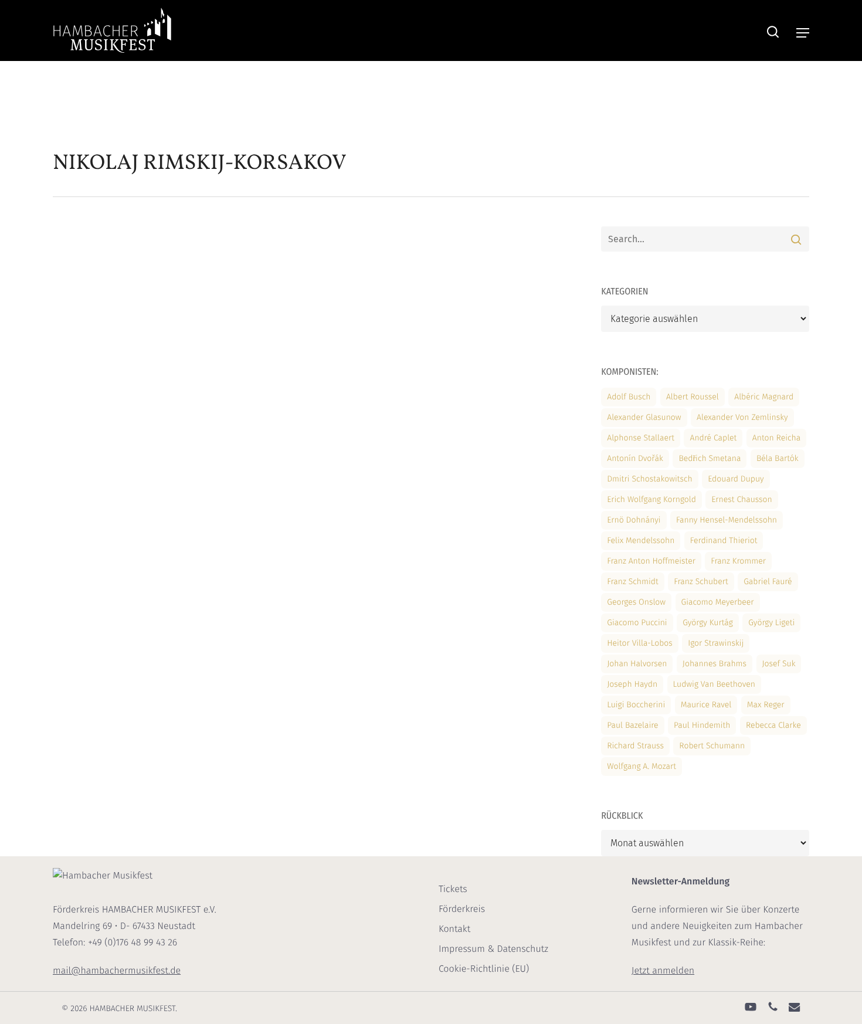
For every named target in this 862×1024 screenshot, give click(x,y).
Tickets (453, 889)
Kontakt (454, 929)
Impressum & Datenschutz (493, 949)
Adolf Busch (628, 397)
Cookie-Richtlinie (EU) (484, 969)
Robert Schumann (712, 746)
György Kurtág (708, 623)
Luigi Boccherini (636, 705)
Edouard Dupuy (735, 479)
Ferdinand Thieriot (724, 540)
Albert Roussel (692, 397)
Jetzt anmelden (663, 970)
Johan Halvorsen (637, 664)
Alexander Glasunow (644, 417)
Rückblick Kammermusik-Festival (314, 281)
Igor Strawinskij (716, 643)
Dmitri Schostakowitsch (650, 479)
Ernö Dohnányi (633, 520)
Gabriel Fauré (768, 581)
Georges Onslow (636, 602)
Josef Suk (779, 664)
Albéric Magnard (763, 397)
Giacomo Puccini (637, 623)
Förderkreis (462, 909)
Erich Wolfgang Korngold (651, 499)
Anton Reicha (776, 438)
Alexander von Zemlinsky (742, 417)
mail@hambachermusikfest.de (117, 970)
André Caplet (713, 438)
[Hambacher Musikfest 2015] (138, 339)
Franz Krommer (738, 561)
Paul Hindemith (702, 725)
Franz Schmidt (632, 581)
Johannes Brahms (714, 664)
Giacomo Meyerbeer (717, 602)
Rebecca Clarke (773, 725)
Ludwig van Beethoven (714, 684)
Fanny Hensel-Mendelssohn (726, 520)
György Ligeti (771, 623)
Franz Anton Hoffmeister (651, 561)
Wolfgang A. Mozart (641, 766)
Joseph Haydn (632, 684)
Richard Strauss (635, 746)
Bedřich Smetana (709, 458)
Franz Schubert (701, 581)
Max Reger (766, 705)
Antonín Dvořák (635, 458)
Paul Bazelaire (632, 725)
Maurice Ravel (706, 705)
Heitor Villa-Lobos (640, 643)
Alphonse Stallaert (640, 438)
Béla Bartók (777, 458)
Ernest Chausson (741, 499)
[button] (802, 33)
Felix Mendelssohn (640, 540)
